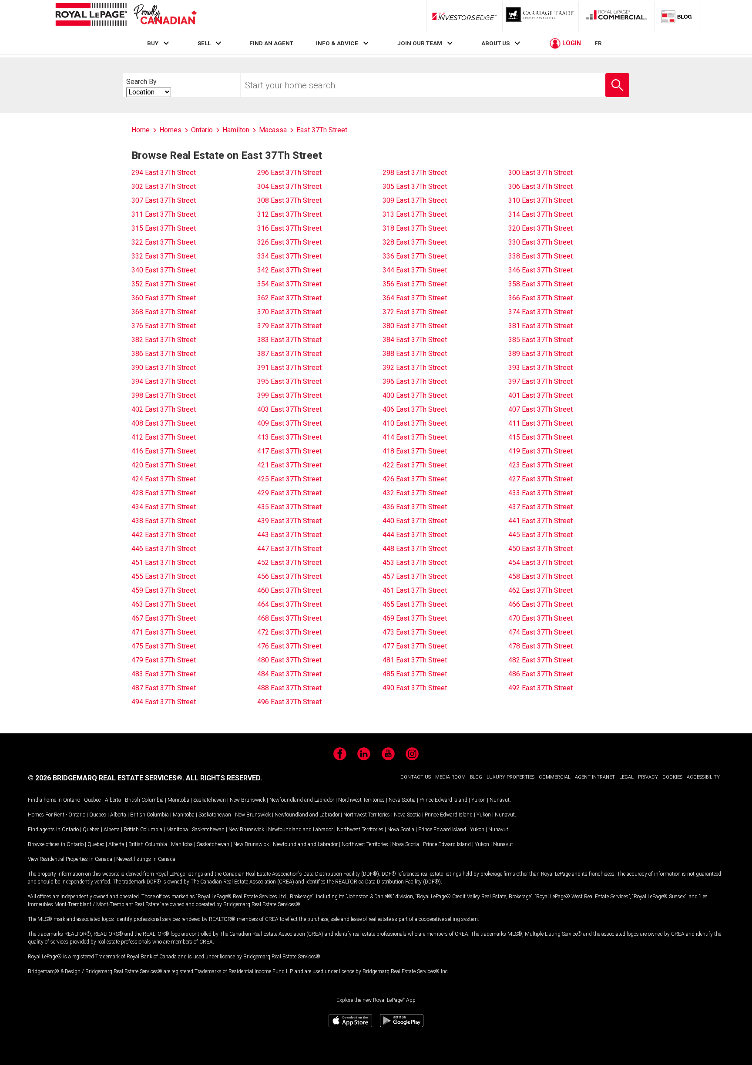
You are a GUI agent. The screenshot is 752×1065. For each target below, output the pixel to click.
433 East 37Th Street (540, 493)
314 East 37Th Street (540, 214)
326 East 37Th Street (289, 242)
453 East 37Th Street (415, 562)
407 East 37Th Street (540, 409)
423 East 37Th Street (540, 465)
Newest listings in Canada (145, 859)
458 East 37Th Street (540, 576)
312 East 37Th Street (289, 214)
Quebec (92, 800)
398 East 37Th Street (163, 395)
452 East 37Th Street (289, 562)
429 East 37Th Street (289, 493)
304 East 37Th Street (289, 186)
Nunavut (500, 800)
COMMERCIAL (555, 777)
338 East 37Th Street (540, 256)
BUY (152, 43)
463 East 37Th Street (163, 604)
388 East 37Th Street (415, 353)
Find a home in (45, 800)
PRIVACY (648, 777)
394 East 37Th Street (163, 381)
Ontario (71, 800)
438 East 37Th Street (163, 521)
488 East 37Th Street (289, 688)
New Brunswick (247, 800)
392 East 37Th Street (415, 367)
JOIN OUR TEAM (419, 43)
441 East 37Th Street (540, 521)
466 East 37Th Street (540, 604)
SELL (204, 43)
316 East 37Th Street (289, 228)
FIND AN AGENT (271, 43)
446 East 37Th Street (163, 548)
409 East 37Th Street (289, 423)
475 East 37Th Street (163, 646)
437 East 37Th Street (540, 507)
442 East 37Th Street (163, 535)
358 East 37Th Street (540, 284)
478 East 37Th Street (540, 646)
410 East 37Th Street (415, 423)
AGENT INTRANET (595, 777)
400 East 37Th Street (415, 395)
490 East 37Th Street (415, 688)
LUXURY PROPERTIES (510, 777)
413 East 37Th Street (289, 437)
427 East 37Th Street (540, 479)
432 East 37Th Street (415, 493)
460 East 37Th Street (289, 590)
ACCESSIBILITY (703, 777)
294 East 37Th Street (163, 172)
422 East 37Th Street (415, 465)
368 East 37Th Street (163, 312)
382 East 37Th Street (163, 340)
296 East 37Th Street (289, 172)
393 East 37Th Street (540, 367)
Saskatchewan (209, 800)
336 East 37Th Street (415, 256)
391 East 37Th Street (289, 367)
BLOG (476, 777)
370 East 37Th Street (289, 312)
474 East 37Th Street (540, 632)
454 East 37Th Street (540, 562)
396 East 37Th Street (415, 381)
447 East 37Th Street (289, 548)
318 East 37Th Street (415, 228)
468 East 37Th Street (289, 618)
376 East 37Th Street (163, 326)
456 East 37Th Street (289, 576)
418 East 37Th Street (415, 451)
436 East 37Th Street (415, 507)
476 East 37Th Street (289, 646)
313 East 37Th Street (415, 214)
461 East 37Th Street (415, 590)
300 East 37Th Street (540, 172)
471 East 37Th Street (163, 632)
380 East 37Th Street (415, 326)
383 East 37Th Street (289, 340)
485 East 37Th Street (415, 674)
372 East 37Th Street (415, 312)
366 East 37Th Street (540, 298)
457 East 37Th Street (415, 576)
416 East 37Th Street (163, 451)
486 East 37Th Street (540, 674)
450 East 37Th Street (540, 548)
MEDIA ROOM (450, 777)
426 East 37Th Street (415, 479)
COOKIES (672, 777)
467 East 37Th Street (163, 618)
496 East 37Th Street (289, 702)
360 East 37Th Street (163, 298)
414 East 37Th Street (415, 437)
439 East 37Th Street (289, 521)
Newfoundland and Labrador (301, 800)
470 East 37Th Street (540, 618)
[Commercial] (616, 16)
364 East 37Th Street (415, 298)
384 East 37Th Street (415, 340)
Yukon (478, 800)
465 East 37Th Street (415, 604)
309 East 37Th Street (415, 200)
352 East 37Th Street (163, 284)
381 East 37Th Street (540, 326)
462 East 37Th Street (540, 590)
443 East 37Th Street (289, 535)
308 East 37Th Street (289, 200)
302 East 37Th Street (163, 186)
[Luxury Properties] (540, 16)
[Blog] (677, 16)
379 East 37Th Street (289, 326)
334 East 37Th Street (289, 256)
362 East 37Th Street (289, 298)
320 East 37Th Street (540, 228)
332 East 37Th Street (163, 256)
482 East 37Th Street (540, 660)
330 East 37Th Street (540, 242)
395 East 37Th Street (289, 381)
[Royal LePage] (126, 16)
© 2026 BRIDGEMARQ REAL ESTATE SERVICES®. (106, 778)
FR (598, 43)
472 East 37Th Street (289, 632)
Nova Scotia (402, 800)
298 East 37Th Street (415, 172)
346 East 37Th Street (540, 270)
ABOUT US (495, 43)
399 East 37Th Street (289, 395)
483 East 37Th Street (163, 674)
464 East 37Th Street (289, 604)
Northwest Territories (361, 800)
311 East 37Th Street (163, 214)
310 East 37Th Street (540, 200)
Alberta (113, 800)
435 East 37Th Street (289, 507)
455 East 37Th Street (163, 576)
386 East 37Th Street (163, 353)
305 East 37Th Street (415, 186)
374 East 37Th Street (540, 312)
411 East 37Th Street (540, 423)
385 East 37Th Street (540, 340)
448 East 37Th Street (415, 548)
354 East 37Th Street (289, 284)
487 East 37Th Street (163, 688)
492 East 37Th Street (540, 688)
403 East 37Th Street (289, 409)
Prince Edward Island (443, 800)
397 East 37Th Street (540, 381)
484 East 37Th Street (289, 674)
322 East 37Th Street (163, 242)
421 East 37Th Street (289, 465)
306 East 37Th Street (540, 186)
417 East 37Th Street (289, 451)
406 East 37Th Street (415, 409)
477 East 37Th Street (415, 646)
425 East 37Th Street (289, 479)
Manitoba (178, 800)
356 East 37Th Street (415, 284)
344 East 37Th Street (415, 270)
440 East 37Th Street (415, 521)
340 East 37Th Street (163, 270)
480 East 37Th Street (289, 660)
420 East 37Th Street (163, 465)
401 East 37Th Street (540, 395)
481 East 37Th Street (415, 660)
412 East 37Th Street (163, 437)
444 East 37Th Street (415, 535)
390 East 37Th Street (163, 367)
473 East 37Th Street (415, 632)
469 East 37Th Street (415, 618)
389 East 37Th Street (540, 353)
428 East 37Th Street (163, 493)
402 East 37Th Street (163, 409)
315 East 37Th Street (163, 228)
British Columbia (144, 800)
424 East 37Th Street (163, 479)
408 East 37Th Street (163, 423)
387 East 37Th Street (289, 353)
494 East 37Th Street (163, 702)
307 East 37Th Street (163, 200)
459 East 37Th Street (163, 590)
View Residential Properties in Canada (70, 859)
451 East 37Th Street (163, 562)
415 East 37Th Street (540, 437)
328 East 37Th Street (415, 242)
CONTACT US (415, 777)
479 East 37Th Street (163, 660)
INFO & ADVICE (337, 43)
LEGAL (626, 777)
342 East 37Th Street (289, 270)
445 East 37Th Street (540, 535)
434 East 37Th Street (163, 507)
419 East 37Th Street (540, 451)
